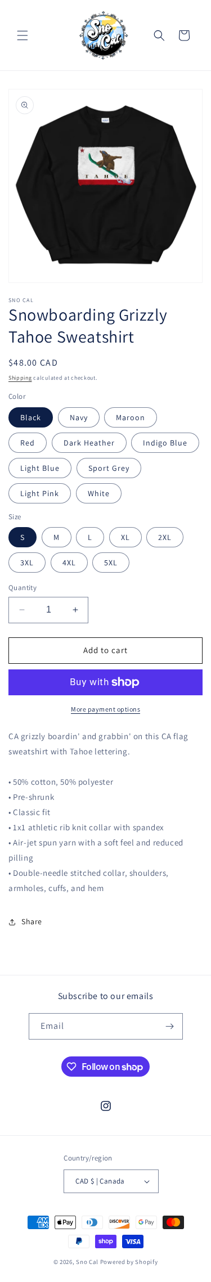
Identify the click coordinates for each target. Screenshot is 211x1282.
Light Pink (39, 493)
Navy (79, 417)
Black (30, 417)
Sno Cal (87, 1262)
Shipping (20, 377)
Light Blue (40, 468)
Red (27, 443)
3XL (27, 562)
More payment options (105, 709)
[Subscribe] (170, 1026)
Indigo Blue (165, 443)
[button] (22, 35)
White (99, 493)
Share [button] (31, 921)
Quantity (22, 587)
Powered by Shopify (129, 1262)
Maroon (130, 417)
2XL (165, 537)
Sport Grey (108, 468)
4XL (69, 562)
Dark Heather (89, 443)
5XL (111, 562)
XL (125, 537)
